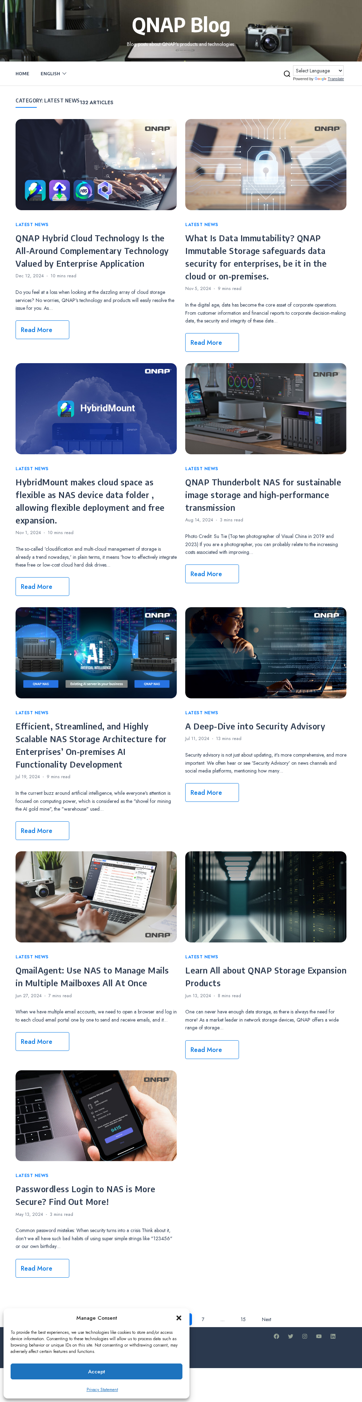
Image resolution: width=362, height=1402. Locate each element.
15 (243, 1319)
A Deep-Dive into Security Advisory (255, 726)
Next (266, 1319)
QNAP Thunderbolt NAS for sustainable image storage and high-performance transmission (263, 495)
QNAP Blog (181, 24)
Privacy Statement (102, 1389)
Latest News (32, 224)
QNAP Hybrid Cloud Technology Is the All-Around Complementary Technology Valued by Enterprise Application (92, 250)
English (50, 73)
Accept (96, 1372)
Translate (336, 79)
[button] (178, 1317)
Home (22, 73)
